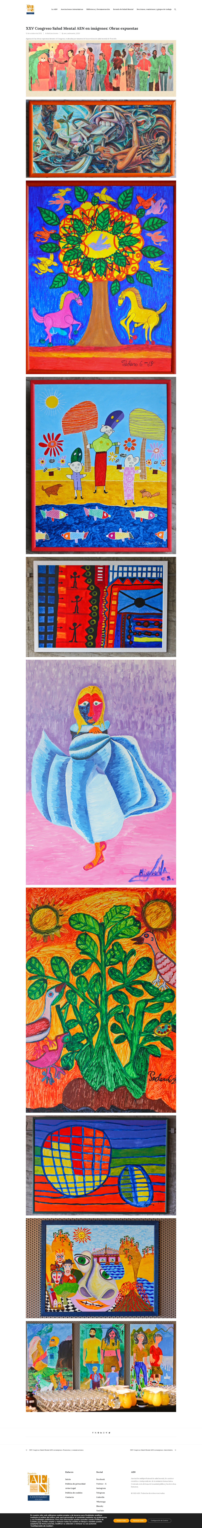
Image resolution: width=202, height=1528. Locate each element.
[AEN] (30, 9)
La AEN (54, 9)
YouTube (100, 1511)
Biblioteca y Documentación (98, 9)
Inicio (68, 1479)
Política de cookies (73, 1493)
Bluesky (99, 1506)
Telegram (100, 1493)
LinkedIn (100, 1497)
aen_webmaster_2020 (72, 33)
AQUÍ (39, 1522)
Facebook (100, 1479)
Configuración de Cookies (159, 1521)
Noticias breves (52, 33)
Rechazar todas (138, 1521)
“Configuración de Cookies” (41, 1526)
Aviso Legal (70, 1488)
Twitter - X (101, 1484)
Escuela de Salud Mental (123, 9)
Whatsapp (101, 1502)
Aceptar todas (121, 1521)
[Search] (175, 9)
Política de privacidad (75, 1484)
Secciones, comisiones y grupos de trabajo (154, 9)
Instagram (101, 1488)
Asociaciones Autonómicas (72, 9)
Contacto (69, 1497)
